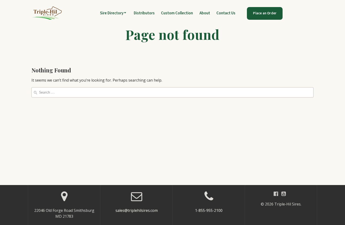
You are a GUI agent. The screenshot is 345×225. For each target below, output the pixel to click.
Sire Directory (111, 13)
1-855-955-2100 (208, 210)
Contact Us (225, 13)
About (204, 13)
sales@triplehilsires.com (136, 210)
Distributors (144, 13)
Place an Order (264, 13)
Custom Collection (177, 13)
